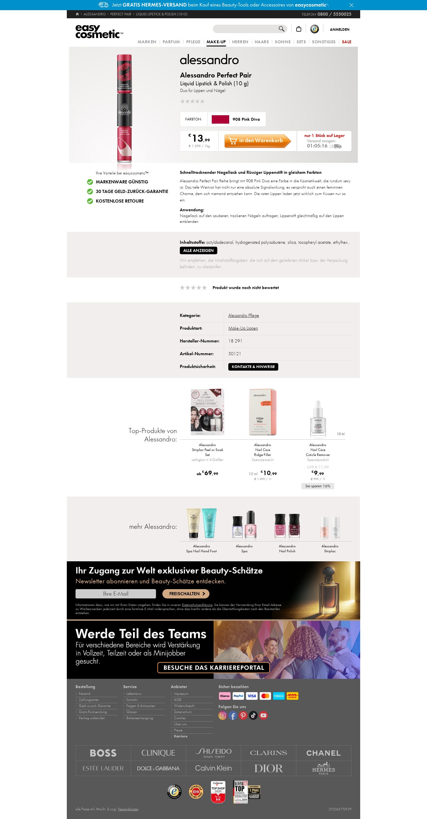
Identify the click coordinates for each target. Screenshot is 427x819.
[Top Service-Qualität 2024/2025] (246, 792)
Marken (147, 42)
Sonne (282, 42)
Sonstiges (324, 42)
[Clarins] (268, 753)
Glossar (131, 712)
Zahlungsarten (89, 699)
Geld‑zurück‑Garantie (94, 705)
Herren (240, 42)
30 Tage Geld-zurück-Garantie (132, 191)
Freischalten (184, 594)
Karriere (181, 736)
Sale (346, 42)
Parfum (171, 42)
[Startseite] (78, 14)
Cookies (180, 718)
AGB (177, 699)
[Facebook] (233, 715)
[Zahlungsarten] (284, 695)
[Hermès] (323, 768)
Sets (301, 42)
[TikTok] (253, 715)
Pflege (193, 42)
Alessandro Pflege (243, 315)
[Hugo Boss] (103, 753)
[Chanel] (323, 753)
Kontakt (131, 699)
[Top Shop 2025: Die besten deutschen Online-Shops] (218, 792)
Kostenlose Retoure (120, 201)
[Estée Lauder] (103, 768)
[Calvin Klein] (213, 768)
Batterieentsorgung (139, 718)
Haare (262, 42)
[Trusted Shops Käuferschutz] (314, 28)
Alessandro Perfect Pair (216, 75)
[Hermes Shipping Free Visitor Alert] (213, 5)
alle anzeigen (198, 250)
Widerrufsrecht (184, 705)
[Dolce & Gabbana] (158, 768)
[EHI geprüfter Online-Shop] (196, 792)
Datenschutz (183, 712)
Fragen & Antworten (140, 705)
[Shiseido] (213, 753)
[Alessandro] (215, 59)
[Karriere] (213, 650)
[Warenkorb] (299, 29)
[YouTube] (263, 715)
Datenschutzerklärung (197, 605)
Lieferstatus (133, 693)
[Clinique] (158, 753)
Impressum (181, 693)
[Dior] (268, 768)
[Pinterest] (243, 715)
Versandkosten (128, 809)
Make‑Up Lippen (243, 328)
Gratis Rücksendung (93, 712)
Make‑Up (216, 42)
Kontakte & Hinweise (253, 366)
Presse (178, 730)
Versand (84, 693)
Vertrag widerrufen (92, 718)
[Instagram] (223, 715)
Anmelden (339, 29)
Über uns (180, 724)
